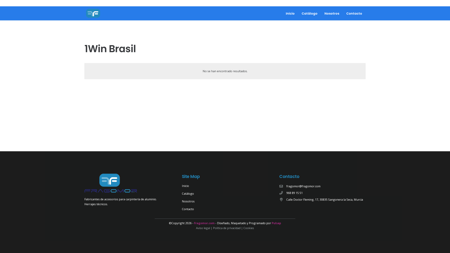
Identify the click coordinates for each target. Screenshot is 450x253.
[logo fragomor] (93, 13)
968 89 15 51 (294, 193)
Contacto (188, 209)
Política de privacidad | (228, 228)
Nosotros (188, 201)
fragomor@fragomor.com (303, 186)
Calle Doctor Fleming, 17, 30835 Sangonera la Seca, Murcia (324, 200)
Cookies (248, 228)
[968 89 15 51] (282, 192)
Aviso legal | (204, 228)
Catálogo (188, 194)
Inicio (185, 186)
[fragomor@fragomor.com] (282, 186)
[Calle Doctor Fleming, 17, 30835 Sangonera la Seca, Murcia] (282, 199)
